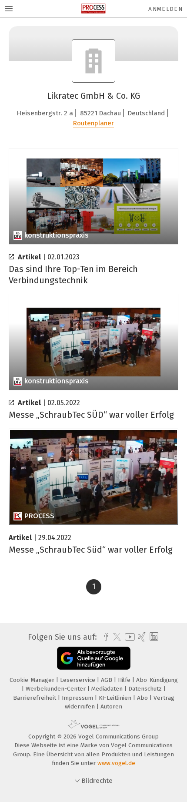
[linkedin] (153, 636)
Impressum (78, 697)
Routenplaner (93, 123)
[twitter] (115, 637)
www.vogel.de (116, 763)
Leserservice (78, 680)
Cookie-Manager (33, 680)
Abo (143, 697)
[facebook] (104, 637)
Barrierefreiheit (35, 697)
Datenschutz (146, 688)
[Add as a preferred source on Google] (93, 658)
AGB (107, 680)
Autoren (111, 706)
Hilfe (125, 680)
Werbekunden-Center (56, 688)
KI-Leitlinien (116, 697)
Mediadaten (107, 688)
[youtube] (128, 636)
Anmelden (165, 9)
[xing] (141, 637)
